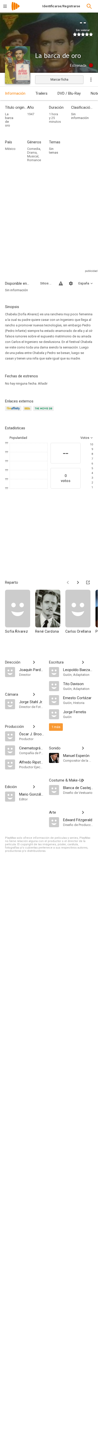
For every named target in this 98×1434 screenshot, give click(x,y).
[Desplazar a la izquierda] (68, 582)
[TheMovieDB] (44, 411)
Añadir (42, 383)
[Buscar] (89, 6)
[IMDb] (28, 411)
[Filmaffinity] (14, 411)
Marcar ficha (59, 79)
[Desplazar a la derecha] (78, 582)
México (10, 149)
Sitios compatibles (46, 283)
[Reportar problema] (61, 283)
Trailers (41, 93)
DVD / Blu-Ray (69, 93)
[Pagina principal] (15, 9)
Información (15, 93)
